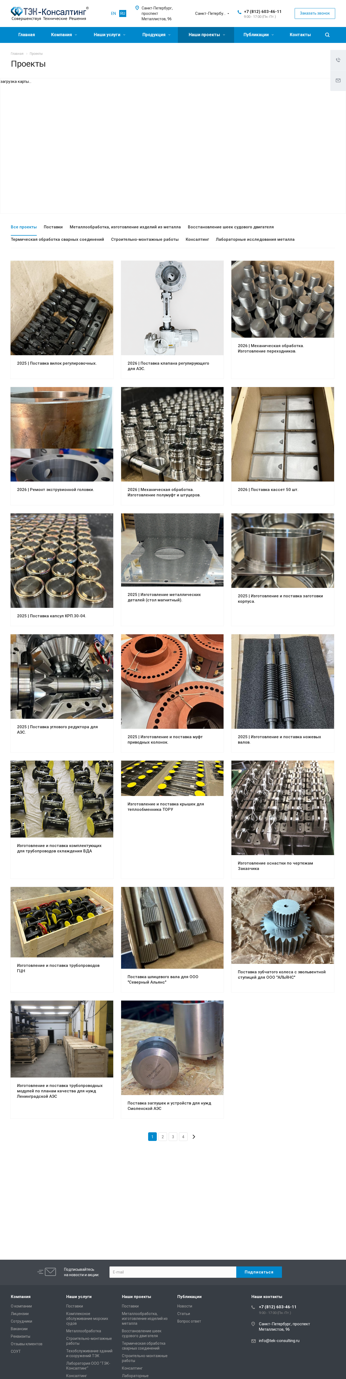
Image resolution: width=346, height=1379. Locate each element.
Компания (62, 34)
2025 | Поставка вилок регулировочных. (57, 363)
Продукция (154, 34)
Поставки (74, 1306)
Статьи (183, 1314)
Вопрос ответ (189, 1321)
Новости (184, 1306)
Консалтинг (76, 1376)
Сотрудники (21, 1321)
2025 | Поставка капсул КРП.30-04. (51, 616)
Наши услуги (107, 34)
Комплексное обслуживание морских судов (87, 1319)
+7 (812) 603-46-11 (263, 11)
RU (122, 13)
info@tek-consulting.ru (279, 1340)
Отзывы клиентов (26, 1344)
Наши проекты (205, 34)
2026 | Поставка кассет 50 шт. (268, 489)
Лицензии (20, 1314)
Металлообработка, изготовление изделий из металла (145, 1319)
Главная (26, 34)
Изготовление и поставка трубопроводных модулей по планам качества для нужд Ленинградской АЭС (60, 1091)
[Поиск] (327, 35)
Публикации (257, 34)
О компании (21, 1306)
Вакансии (19, 1329)
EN (113, 13)
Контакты (300, 34)
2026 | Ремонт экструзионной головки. (55, 489)
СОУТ (16, 1351)
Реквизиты (20, 1336)
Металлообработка (83, 1331)
